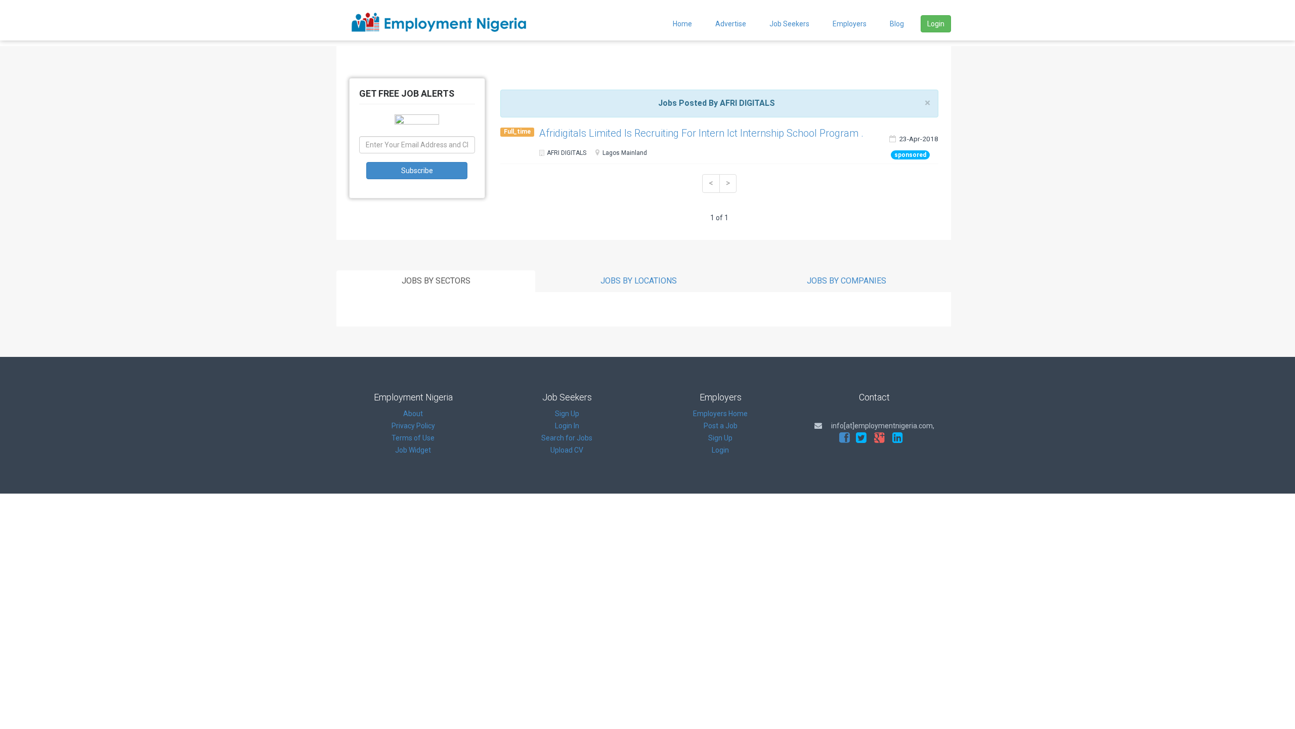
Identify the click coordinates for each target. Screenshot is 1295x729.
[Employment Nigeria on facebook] (844, 438)
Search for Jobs (566, 438)
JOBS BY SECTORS (436, 281)
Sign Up (567, 414)
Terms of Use (413, 438)
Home (682, 24)
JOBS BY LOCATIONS (638, 281)
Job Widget (413, 450)
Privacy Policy (413, 426)
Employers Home (720, 414)
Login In (567, 426)
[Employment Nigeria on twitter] (861, 438)
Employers (850, 24)
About (413, 414)
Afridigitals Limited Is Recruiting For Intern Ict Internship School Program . (701, 133)
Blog (897, 24)
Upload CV (566, 450)
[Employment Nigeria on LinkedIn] (897, 438)
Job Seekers (789, 24)
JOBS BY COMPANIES (846, 281)
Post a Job (721, 426)
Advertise (730, 24)
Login (935, 24)
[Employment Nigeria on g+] (879, 438)
